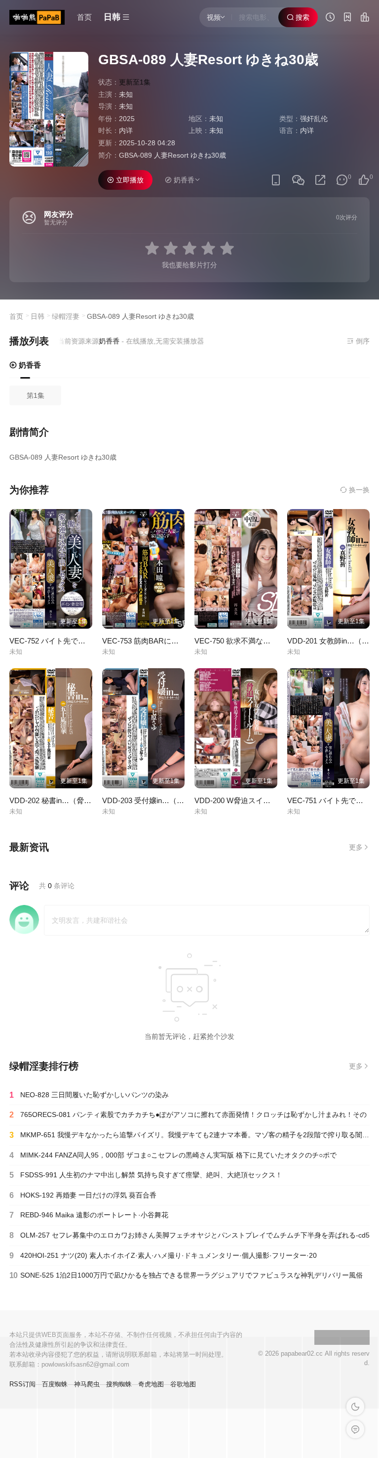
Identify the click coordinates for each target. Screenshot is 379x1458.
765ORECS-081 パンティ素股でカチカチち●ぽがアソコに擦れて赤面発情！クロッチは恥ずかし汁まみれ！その (188, 1115)
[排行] (365, 18)
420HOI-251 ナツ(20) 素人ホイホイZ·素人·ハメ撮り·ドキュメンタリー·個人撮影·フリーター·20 (163, 1255)
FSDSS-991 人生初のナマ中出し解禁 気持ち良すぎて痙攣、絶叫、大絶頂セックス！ (145, 1175)
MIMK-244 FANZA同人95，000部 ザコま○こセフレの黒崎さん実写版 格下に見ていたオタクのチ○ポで (173, 1155)
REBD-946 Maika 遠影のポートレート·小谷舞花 (88, 1215)
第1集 (35, 395)
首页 (84, 17)
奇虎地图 (151, 1384)
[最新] (347, 18)
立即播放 (129, 180)
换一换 (358, 490)
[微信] (298, 180)
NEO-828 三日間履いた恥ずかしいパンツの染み (89, 1095)
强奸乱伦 (314, 119)
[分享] (320, 180)
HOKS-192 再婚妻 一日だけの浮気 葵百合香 (82, 1195)
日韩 (37, 316)
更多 (356, 847)
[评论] (342, 180)
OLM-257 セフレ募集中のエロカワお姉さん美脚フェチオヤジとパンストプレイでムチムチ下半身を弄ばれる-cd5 (189, 1235)
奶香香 (29, 365)
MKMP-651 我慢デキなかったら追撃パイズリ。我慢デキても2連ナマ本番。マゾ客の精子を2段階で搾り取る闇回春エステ (189, 1135)
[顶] (364, 180)
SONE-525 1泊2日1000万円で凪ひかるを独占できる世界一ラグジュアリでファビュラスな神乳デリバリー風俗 (186, 1275)
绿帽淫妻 (65, 316)
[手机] (276, 180)
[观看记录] (330, 18)
